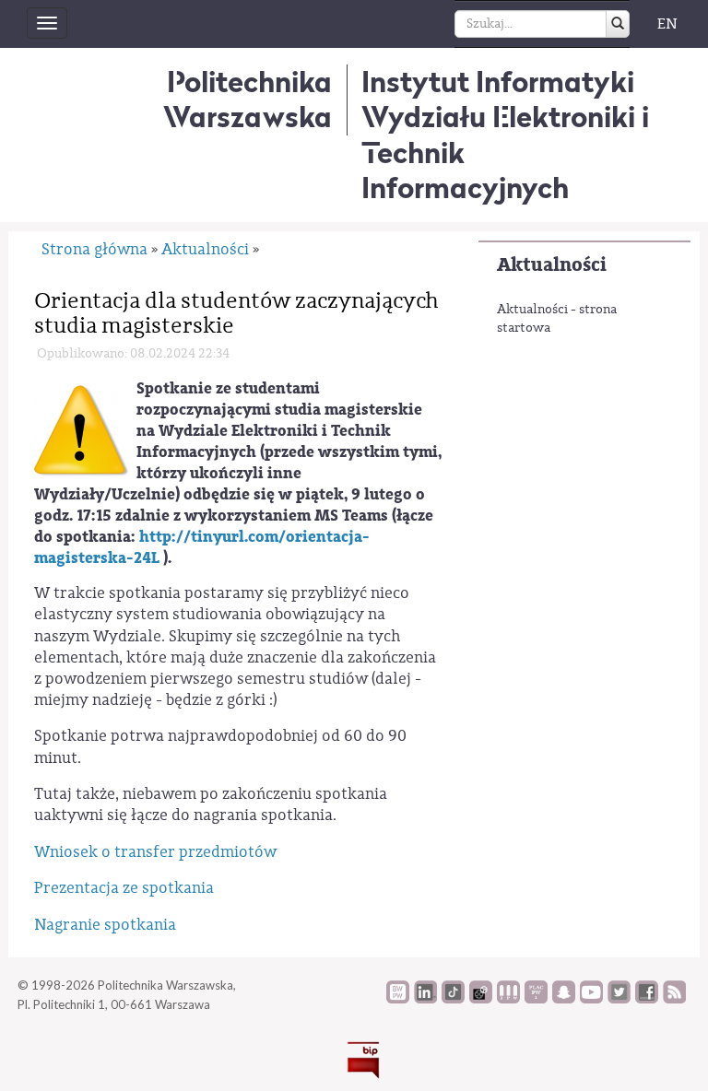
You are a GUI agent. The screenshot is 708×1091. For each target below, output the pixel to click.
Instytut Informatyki (497, 82)
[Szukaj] (618, 24)
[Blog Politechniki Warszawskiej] (536, 998)
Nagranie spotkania (105, 924)
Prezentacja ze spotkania (124, 887)
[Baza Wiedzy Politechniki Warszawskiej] (397, 998)
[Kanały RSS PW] (674, 998)
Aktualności (552, 265)
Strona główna (94, 249)
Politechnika (247, 99)
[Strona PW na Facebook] (646, 998)
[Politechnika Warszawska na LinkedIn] (425, 998)
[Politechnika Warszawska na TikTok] (453, 998)
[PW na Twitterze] (619, 998)
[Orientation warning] (81, 430)
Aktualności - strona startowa (557, 318)
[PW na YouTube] (591, 998)
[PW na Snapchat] (563, 998)
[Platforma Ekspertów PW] (480, 998)
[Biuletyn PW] (508, 998)
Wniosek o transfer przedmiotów (155, 852)
